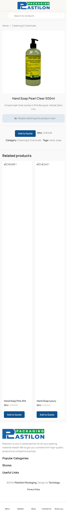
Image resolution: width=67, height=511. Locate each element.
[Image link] (23, 433)
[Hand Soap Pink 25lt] (17, 280)
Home (5, 25)
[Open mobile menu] (3, 16)
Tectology (54, 482)
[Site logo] (33, 5)
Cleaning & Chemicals (24, 25)
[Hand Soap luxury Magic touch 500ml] (50, 280)
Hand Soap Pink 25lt (15, 401)
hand (52, 140)
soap (58, 140)
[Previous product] (55, 26)
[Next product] (63, 26)
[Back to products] (59, 26)
